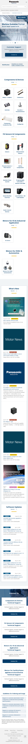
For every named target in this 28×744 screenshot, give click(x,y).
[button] (10, 42)
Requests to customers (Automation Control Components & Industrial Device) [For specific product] (13, 705)
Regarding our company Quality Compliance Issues (18, 64)
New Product (13, 352)
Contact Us (14, 55)
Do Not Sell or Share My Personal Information (14, 734)
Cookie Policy (14, 732)
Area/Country (15, 738)
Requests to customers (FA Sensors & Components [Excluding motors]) (11, 711)
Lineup (12, 82)
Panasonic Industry (6, 12)
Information (15, 318)
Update (7, 516)
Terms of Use (12, 730)
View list (13, 291)
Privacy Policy (20, 730)
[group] (14, 28)
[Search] (25, 7)
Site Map (6, 730)
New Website (13, 487)
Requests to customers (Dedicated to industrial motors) (11, 715)
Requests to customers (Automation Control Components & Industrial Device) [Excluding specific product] (13, 699)
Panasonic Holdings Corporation (14, 735)
